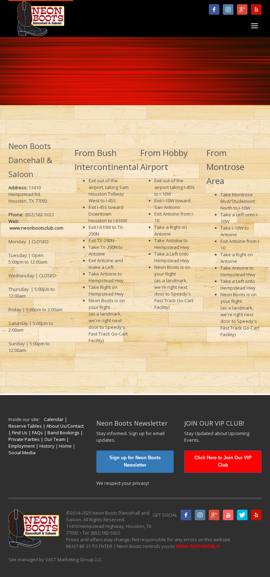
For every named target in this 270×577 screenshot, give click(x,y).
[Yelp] (256, 9)
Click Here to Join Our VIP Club (223, 461)
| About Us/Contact (63, 426)
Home (65, 446)
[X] (242, 515)
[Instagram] (228, 9)
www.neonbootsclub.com (35, 228)
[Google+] (214, 515)
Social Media (22, 452)
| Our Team (52, 439)
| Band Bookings (61, 432)
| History (44, 446)
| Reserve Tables (37, 422)
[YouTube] (228, 515)
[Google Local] (242, 9)
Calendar (54, 419)
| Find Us (17, 432)
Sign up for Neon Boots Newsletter (135, 461)
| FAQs (35, 432)
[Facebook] (214, 9)
